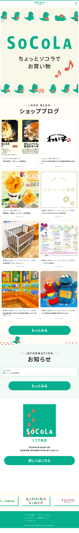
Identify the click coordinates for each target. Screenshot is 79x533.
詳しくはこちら (39, 460)
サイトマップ (30, 518)
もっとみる (39, 330)
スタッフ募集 (30, 515)
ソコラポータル (31, 521)
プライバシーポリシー (44, 515)
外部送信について (43, 518)
